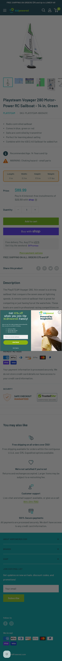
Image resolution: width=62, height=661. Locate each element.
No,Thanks (15, 348)
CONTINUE (16, 342)
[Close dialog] (59, 312)
